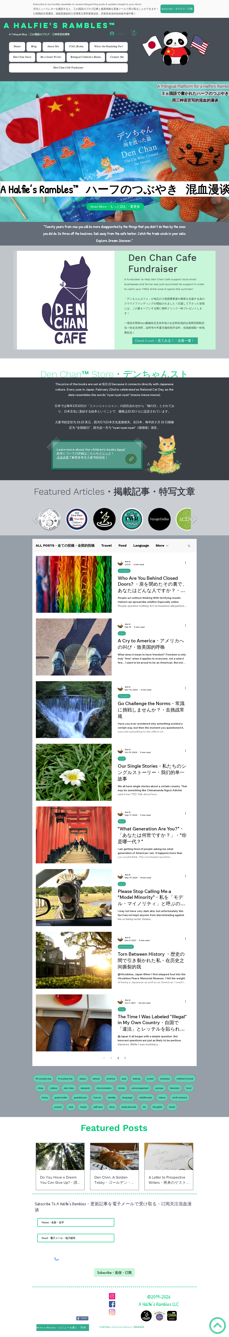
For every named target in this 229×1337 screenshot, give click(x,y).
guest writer (60, 1097)
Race (121, 633)
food (188, 1088)
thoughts (157, 1106)
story (112, 1106)
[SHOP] (131, 459)
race (71, 1106)
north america (179, 1097)
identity (112, 1097)
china (40, 1088)
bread (150, 1078)
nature (162, 1097)
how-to (97, 1097)
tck (144, 1106)
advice (96, 1078)
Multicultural (125, 946)
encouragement (140, 1088)
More (160, 545)
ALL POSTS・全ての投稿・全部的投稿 (65, 545)
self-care (98, 1106)
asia (124, 1078)
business (165, 1078)
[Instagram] (112, 1296)
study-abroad (128, 1106)
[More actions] (187, 563)
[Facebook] (112, 1304)
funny (45, 1097)
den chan (69, 1088)
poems (58, 1106)
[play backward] (35, 519)
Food (123, 545)
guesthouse (80, 1097)
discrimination (104, 1088)
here (120, 449)
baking (136, 1078)
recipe (83, 1106)
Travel (106, 545)
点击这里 (63, 457)
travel (172, 1106)
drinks (121, 1088)
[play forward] (193, 519)
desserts (85, 1088)
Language (141, 545)
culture (53, 1088)
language (127, 1097)
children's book (185, 1078)
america (110, 1078)
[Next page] (125, 1058)
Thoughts (124, 570)
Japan (82, 1078)
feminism (175, 1088)
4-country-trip (65, 1078)
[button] (177, 9)
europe (159, 1088)
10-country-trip (43, 1078)
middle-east (145, 1097)
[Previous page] (104, 1058)
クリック (105, 453)
